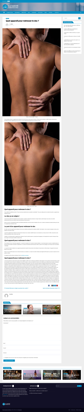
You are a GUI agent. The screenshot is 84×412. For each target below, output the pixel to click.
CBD (29, 12)
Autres (50, 12)
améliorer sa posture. (25, 255)
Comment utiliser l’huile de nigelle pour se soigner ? (51, 310)
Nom (4, 343)
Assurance (17, 12)
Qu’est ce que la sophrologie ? (8, 310)
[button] (80, 12)
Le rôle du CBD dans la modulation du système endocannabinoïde (31, 376)
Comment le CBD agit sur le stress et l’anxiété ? (71, 375)
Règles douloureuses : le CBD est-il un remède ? (38, 388)
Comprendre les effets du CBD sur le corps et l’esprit (51, 375)
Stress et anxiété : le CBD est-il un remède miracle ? (38, 390)
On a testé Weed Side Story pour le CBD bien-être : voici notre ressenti (12, 376)
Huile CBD (5, 394)
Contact (57, 12)
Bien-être (24, 12)
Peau (46, 12)
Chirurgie (34, 12)
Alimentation (10, 12)
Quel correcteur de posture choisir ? (51, 288)
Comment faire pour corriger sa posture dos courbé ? (16, 288)
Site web (4, 352)
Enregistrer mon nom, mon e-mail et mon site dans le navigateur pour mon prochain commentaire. (21, 357)
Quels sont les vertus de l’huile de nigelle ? (31, 310)
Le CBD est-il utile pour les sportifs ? (35, 393)
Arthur (12, 24)
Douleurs (40, 12)
